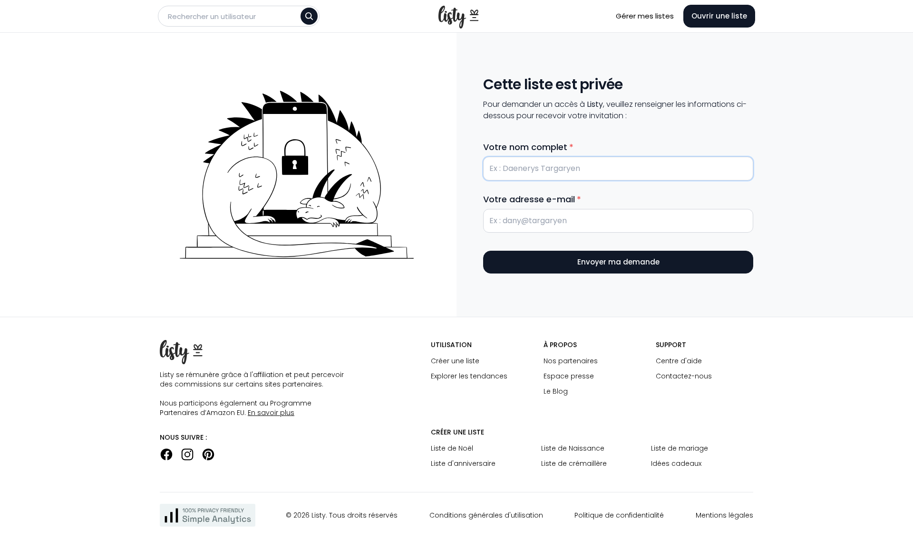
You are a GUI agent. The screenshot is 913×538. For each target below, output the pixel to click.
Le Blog (556, 391)
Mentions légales (724, 515)
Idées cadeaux (676, 463)
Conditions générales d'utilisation (486, 515)
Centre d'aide (679, 361)
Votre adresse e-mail (529, 199)
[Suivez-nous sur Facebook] (166, 454)
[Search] (309, 16)
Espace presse (569, 376)
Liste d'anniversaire (463, 463)
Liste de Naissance (572, 448)
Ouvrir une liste (719, 16)
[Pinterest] (208, 454)
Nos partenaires (571, 361)
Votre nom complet (525, 147)
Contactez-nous (684, 376)
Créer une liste (455, 361)
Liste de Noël (452, 448)
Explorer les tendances (469, 376)
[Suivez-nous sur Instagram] (187, 454)
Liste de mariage (679, 448)
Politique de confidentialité (619, 515)
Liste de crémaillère (574, 463)
